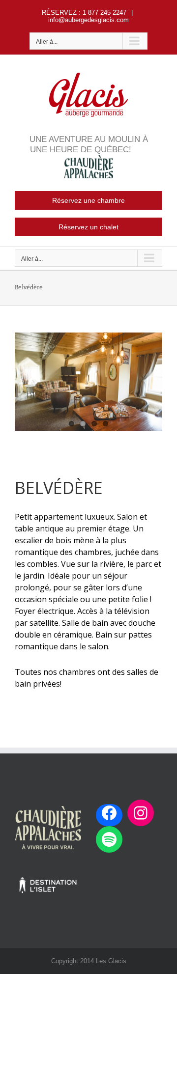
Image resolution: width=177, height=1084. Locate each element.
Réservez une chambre (88, 200)
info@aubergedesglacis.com (88, 20)
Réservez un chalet (88, 227)
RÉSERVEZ (59, 12)
